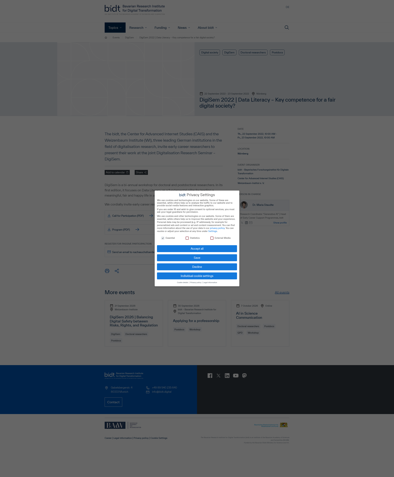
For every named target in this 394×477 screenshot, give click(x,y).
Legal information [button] (210, 283)
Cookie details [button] (183, 283)
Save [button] (197, 257)
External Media (223, 238)
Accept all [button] (197, 248)
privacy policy (217, 228)
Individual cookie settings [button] (197, 276)
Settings (212, 231)
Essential (170, 238)
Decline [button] (197, 266)
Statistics (195, 238)
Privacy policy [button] (196, 283)
